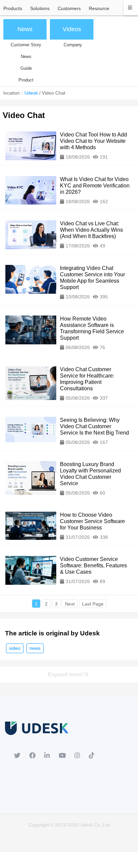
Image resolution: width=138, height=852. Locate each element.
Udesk (31, 93)
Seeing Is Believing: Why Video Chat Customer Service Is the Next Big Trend (94, 426)
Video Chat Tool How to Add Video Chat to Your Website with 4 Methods (93, 141)
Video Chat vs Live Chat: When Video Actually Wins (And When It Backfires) (91, 230)
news (35, 648)
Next (70, 604)
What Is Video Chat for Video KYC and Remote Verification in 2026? (95, 185)
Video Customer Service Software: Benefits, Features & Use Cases (93, 565)
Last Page (93, 604)
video (14, 648)
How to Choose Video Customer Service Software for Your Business (92, 521)
